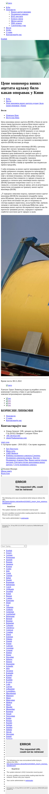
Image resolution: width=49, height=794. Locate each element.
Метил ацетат (17, 21)
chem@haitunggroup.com (16, 438)
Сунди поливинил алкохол (24, 465)
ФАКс (8, 30)
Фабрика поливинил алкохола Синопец (23, 455)
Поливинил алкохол (19, 14)
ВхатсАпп (5, 473)
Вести (8, 28)
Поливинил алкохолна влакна (19, 458)
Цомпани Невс (12, 115)
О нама (9, 32)
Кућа (8, 7)
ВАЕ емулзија (17, 16)
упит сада (5, 442)
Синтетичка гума (18, 25)
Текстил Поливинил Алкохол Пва (23, 459)
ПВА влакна (16, 23)
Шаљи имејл (6, 471)
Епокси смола (17, 19)
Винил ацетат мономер (21, 12)
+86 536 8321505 (13, 436)
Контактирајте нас (14, 34)
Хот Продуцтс (12, 449)
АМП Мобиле (12, 453)
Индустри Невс (12, 118)
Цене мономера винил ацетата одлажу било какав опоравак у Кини (25, 104)
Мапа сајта (10, 451)
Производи (11, 10)
